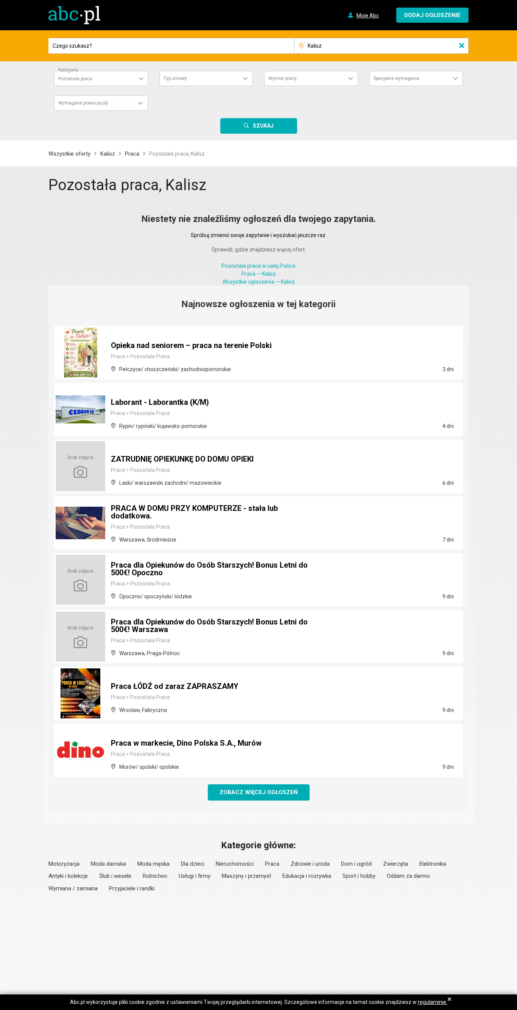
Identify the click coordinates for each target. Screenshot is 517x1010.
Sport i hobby (359, 876)
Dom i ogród (356, 863)
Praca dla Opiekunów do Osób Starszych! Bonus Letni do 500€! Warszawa (209, 625)
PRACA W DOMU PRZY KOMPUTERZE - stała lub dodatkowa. (194, 512)
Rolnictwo (155, 876)
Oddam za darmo (408, 876)
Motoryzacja (63, 863)
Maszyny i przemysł (246, 876)
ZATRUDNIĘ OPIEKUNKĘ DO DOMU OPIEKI (182, 459)
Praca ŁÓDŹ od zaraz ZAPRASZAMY (174, 686)
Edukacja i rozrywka (306, 876)
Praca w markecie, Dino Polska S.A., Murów (186, 743)
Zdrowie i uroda (310, 863)
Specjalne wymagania (396, 78)
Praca (132, 153)
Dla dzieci (192, 863)
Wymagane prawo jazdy (83, 103)
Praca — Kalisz (258, 274)
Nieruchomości (235, 863)
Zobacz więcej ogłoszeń (259, 792)
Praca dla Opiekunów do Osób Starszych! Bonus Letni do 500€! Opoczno (209, 568)
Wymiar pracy (282, 78)
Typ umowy (175, 78)
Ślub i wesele (115, 876)
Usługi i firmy (194, 876)
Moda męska (153, 863)
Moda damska (108, 863)
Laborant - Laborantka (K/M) (160, 402)
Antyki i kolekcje (68, 876)
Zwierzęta (395, 863)
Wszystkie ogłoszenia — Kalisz (259, 282)
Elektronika (432, 863)
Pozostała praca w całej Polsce (258, 266)
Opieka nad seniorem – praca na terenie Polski (191, 345)
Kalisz (107, 153)
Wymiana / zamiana (73, 888)
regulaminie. (432, 1002)
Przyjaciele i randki (131, 888)
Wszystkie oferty (69, 153)
